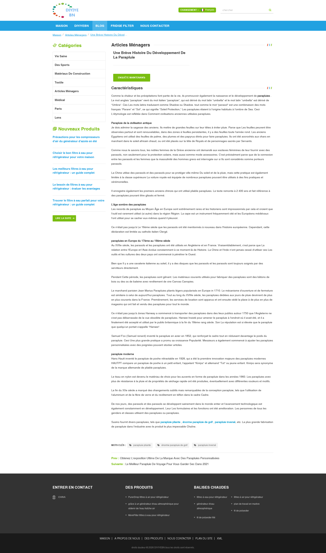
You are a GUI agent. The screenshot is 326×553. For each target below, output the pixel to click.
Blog (99, 25)
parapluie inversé (207, 445)
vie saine (61, 56)
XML (219, 538)
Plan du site (203, 538)
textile (59, 82)
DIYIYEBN (81, 25)
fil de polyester (241, 510)
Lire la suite (63, 218)
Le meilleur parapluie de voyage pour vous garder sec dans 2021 (167, 464)
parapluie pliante (142, 445)
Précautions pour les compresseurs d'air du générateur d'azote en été (76, 139)
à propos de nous (127, 538)
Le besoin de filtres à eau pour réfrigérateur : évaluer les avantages (76, 186)
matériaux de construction (72, 73)
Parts (58, 108)
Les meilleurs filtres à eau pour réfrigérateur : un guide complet (74, 170)
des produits (154, 538)
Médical (60, 100)
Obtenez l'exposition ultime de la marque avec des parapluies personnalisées (169, 458)
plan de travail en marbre (247, 504)
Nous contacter (154, 25)
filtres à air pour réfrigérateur (248, 497)
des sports (62, 64)
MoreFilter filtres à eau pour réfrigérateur (149, 515)
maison (62, 25)
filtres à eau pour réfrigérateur (212, 497)
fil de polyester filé (206, 517)
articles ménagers (76, 34)
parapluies (263, 95)
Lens (58, 117)
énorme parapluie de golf (174, 445)
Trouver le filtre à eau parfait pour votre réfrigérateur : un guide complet (78, 202)
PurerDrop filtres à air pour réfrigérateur (148, 497)
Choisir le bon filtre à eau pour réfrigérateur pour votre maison (73, 154)
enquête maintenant (131, 77)
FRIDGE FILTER (122, 25)
